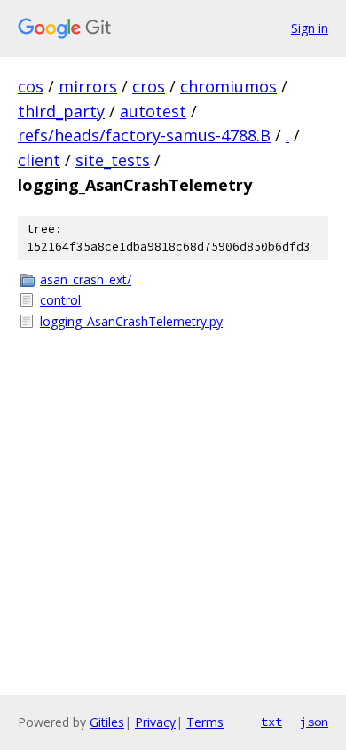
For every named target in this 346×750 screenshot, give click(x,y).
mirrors (88, 86)
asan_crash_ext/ (85, 279)
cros (148, 86)
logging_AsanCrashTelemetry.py (131, 321)
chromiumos (228, 86)
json (314, 722)
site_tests (112, 160)
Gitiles (107, 722)
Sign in (309, 28)
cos (30, 86)
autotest (153, 111)
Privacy (155, 722)
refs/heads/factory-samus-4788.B (144, 135)
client (39, 160)
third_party (61, 111)
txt (271, 722)
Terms (205, 722)
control (60, 299)
